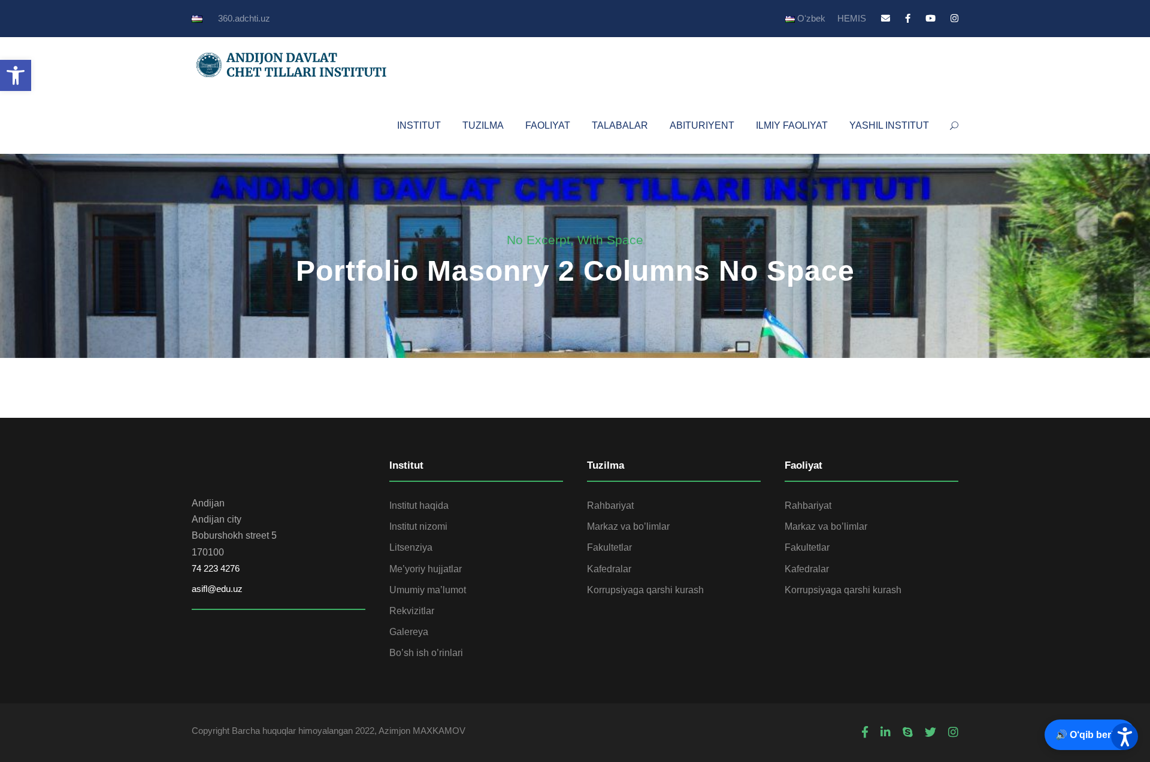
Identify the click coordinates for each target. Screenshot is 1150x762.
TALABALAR (620, 125)
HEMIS (851, 18)
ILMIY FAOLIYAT (792, 125)
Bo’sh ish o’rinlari (426, 653)
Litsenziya (410, 547)
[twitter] (930, 732)
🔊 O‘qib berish (1090, 735)
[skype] (908, 732)
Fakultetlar (609, 547)
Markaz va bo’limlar (628, 526)
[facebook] (907, 18)
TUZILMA (483, 125)
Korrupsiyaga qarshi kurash (645, 590)
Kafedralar (609, 569)
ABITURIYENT (702, 125)
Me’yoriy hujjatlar (425, 569)
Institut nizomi (418, 526)
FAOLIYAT (547, 125)
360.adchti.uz (244, 18)
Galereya (408, 632)
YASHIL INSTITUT (889, 125)
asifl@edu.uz (217, 589)
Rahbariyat (610, 505)
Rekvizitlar (411, 611)
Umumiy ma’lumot (427, 590)
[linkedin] (885, 732)
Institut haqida (419, 505)
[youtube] (930, 18)
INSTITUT (419, 125)
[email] (885, 18)
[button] (15, 75)
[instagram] (954, 18)
